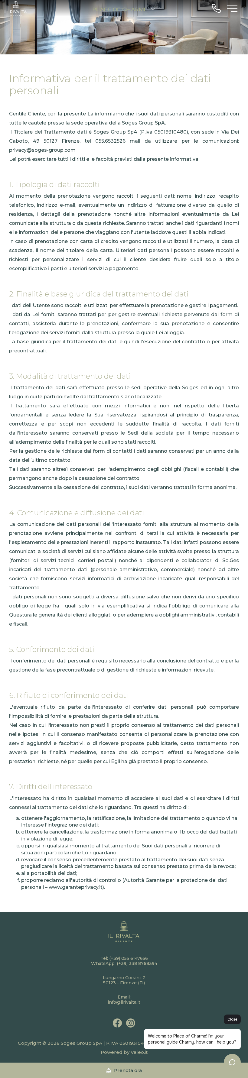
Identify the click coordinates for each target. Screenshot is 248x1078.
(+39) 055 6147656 (128, 958)
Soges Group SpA (81, 1043)
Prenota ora (127, 1070)
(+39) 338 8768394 (137, 963)
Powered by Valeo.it (124, 1052)
